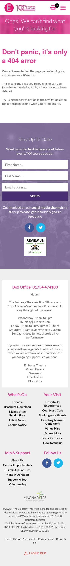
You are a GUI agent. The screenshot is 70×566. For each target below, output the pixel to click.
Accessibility (52, 433)
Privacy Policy (45, 538)
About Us (17, 460)
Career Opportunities (17, 465)
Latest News (17, 420)
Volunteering (17, 484)
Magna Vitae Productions (17, 413)
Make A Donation (17, 474)
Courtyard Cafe (52, 410)
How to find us (52, 443)
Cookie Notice (17, 425)
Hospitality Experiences (52, 403)
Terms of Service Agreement (19, 538)
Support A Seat (17, 479)
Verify (35, 196)
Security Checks (52, 438)
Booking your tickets (52, 415)
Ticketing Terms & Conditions (53, 421)
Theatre (17, 402)
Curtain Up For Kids (17, 470)
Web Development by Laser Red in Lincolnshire (35, 553)
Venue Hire (52, 428)
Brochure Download (17, 406)
